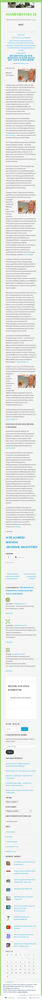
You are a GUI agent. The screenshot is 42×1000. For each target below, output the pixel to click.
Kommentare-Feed (12, 846)
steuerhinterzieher (13, 48)
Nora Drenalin (29, 43)
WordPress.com (11, 851)
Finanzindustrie (17, 38)
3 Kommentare (21, 53)
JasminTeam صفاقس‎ (22, 63)
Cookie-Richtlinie (22, 992)
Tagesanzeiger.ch (22, 362)
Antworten (9, 613)
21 (24, 969)
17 (7, 969)
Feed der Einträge (11, 842)
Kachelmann (12, 43)
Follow (10, 752)
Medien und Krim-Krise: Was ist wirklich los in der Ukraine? (12, 576)
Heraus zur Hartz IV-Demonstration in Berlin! (29, 576)
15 (29, 966)
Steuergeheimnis (30, 45)
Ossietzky (16, 527)
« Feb (8, 982)
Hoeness (29, 41)
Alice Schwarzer (15, 41)
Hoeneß (23, 41)
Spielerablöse (19, 45)
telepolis (26, 254)
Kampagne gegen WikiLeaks (23, 889)
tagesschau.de (10, 135)
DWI (25, 285)
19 (16, 969)
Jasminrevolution (23, 14)
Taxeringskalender (26, 48)
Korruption (20, 43)
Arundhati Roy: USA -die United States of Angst (21, 771)
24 (7, 973)
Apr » (12, 982)
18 (11, 969)
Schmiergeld (10, 45)
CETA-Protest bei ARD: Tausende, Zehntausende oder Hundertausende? (24, 908)
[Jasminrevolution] (21, 5)
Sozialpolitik (26, 38)
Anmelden (9, 837)
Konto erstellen (11, 832)
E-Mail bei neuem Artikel (16, 735)
